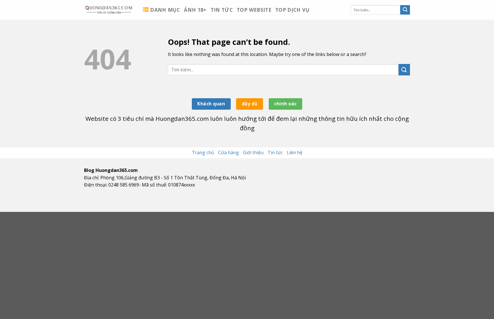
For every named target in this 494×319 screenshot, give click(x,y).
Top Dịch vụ (292, 9)
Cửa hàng (228, 152)
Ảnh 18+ (195, 9)
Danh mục (165, 9)
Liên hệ (294, 152)
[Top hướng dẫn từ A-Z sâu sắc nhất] (109, 10)
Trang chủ (203, 152)
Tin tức (222, 9)
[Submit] (405, 10)
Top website (254, 9)
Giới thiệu (253, 152)
